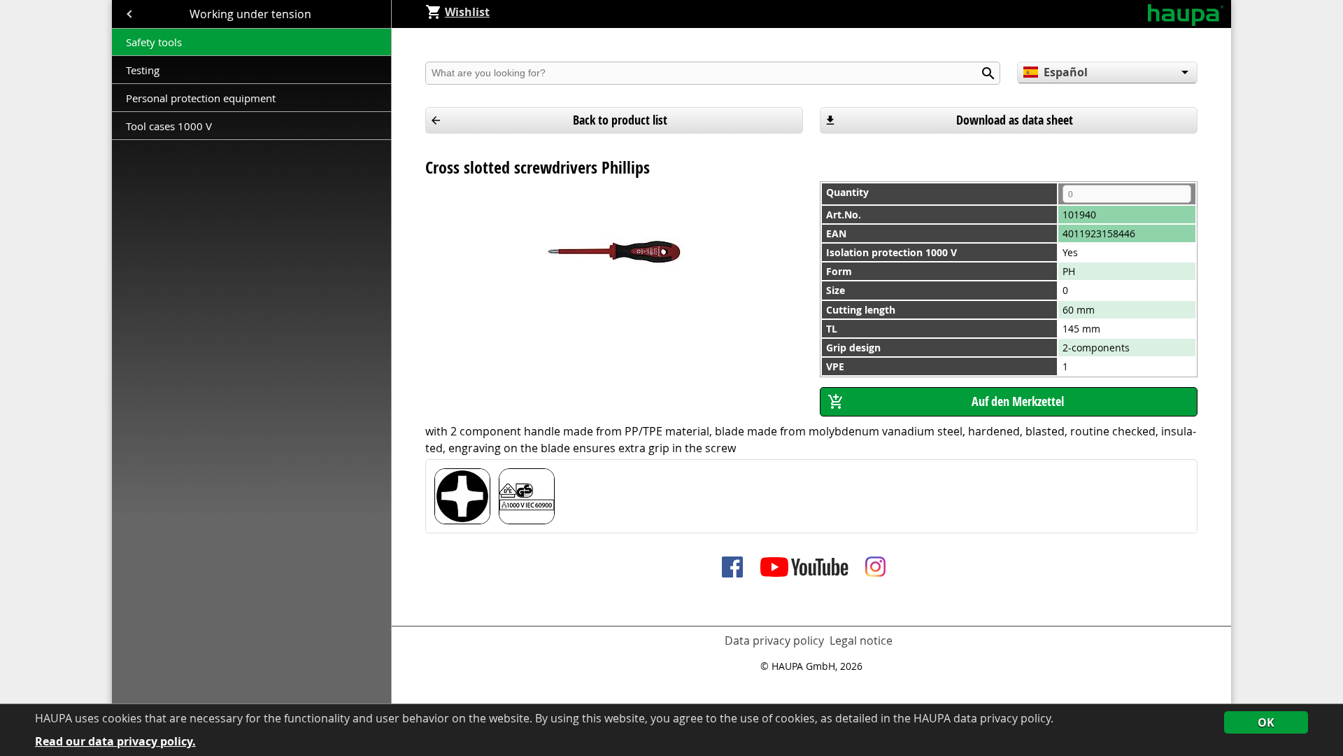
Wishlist (467, 12)
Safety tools (154, 42)
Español (1066, 72)
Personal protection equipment (201, 98)
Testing (144, 70)
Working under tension (252, 14)
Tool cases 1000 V (169, 126)
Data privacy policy (774, 640)
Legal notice (861, 640)
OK (1266, 722)
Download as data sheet (1014, 120)
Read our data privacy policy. (115, 741)
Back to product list (620, 120)
